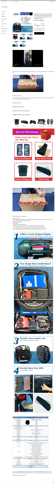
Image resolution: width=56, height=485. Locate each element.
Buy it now (39, 33)
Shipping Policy (4, 23)
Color (35, 23)
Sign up (17, 1)
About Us (3, 14)
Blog (6, 26)
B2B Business (4, 16)
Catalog (3, 21)
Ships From (42, 23)
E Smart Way (4, 6)
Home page (3, 11)
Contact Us (3, 33)
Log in (13, 1)
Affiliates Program (4, 28)
